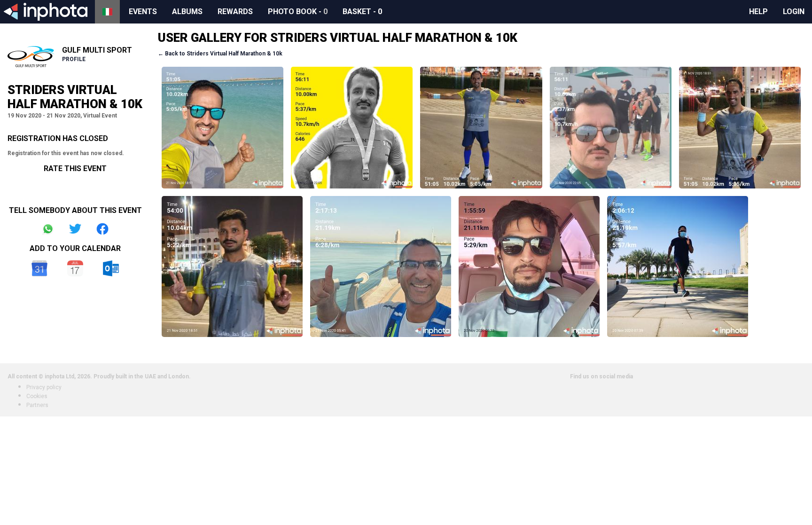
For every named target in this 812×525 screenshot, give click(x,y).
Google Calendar (39, 268)
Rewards (235, 11)
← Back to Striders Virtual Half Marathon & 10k (220, 53)
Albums (187, 11)
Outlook (111, 268)
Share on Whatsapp (48, 229)
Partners (37, 405)
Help (758, 11)
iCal (75, 268)
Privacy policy (44, 387)
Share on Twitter (75, 229)
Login (793, 11)
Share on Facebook (102, 229)
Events (143, 11)
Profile (74, 59)
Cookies (36, 396)
